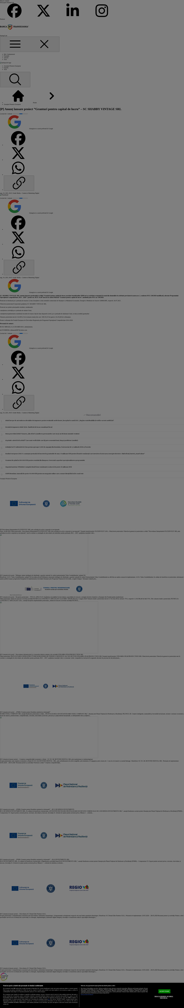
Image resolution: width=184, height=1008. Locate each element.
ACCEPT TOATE (164, 991)
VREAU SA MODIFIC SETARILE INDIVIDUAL (163, 997)
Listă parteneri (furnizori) (87, 994)
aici (49, 999)
